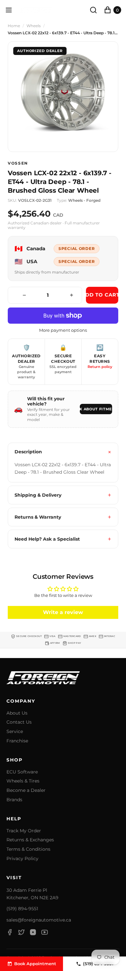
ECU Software (22, 772)
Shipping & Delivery (38, 495)
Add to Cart (102, 295)
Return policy (100, 366)
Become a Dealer (26, 790)
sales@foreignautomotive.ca (38, 920)
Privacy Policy (22, 858)
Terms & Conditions (28, 849)
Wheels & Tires (22, 781)
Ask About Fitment (96, 409)
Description (28, 452)
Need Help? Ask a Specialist (47, 539)
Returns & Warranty (38, 517)
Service (14, 731)
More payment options (63, 330)
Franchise (17, 741)
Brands (14, 800)
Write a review (63, 612)
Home (14, 26)
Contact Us (19, 722)
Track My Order (23, 831)
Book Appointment (35, 963)
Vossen (18, 163)
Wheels (33, 26)
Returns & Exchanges (30, 840)
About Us (16, 713)
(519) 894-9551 (22, 909)
